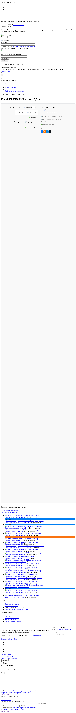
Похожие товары (17, 126)
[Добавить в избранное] (33, 107)
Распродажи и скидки (12, 619)
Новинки (8, 616)
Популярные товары (12, 618)
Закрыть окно (5, 71)
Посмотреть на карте (34, 635)
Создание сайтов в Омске (9, 639)
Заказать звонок (18, 25)
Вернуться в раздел (15, 107)
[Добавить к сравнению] (33, 112)
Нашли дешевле (57, 116)
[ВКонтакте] (42, 131)
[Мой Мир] (47, 131)
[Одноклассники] (44, 131)
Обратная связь (6, 654)
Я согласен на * (19, 691)
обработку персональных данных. (23, 46)
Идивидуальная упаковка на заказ (16, 609)
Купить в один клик (23, 693)
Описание (24, 117)
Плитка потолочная (11, 606)
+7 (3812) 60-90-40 (7, 656)
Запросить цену (18, 709)
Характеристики (18, 122)
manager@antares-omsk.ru (65, 629)
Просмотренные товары (9, 512)
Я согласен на (19, 46)
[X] (50, 131)
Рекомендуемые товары (13, 621)
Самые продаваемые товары (10, 510)
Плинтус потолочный (12, 604)
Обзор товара (20, 112)
